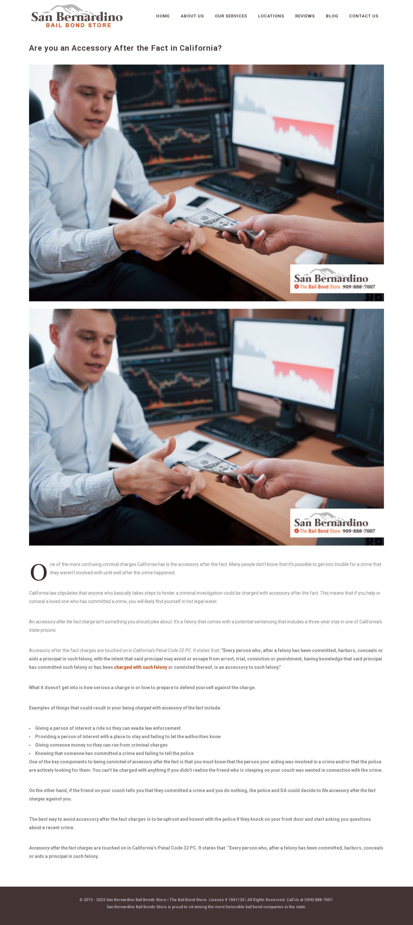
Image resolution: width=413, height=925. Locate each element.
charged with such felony (140, 667)
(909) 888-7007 (318, 900)
